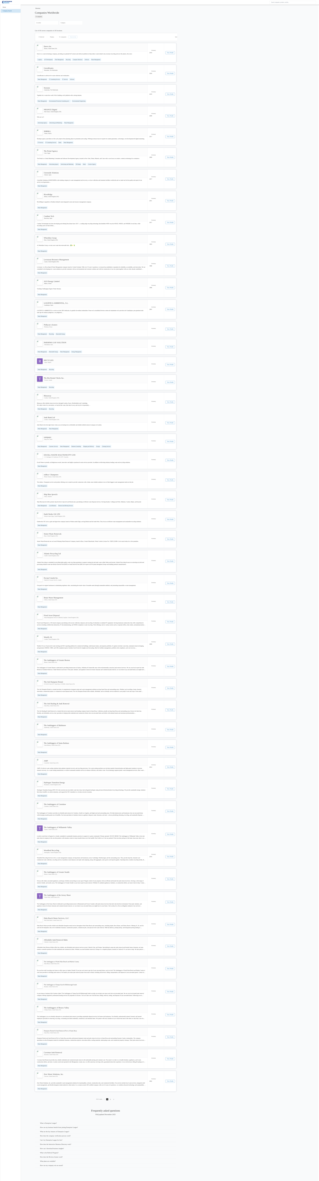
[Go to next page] (114, 1099)
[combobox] (293, 2)
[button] (46, 23)
